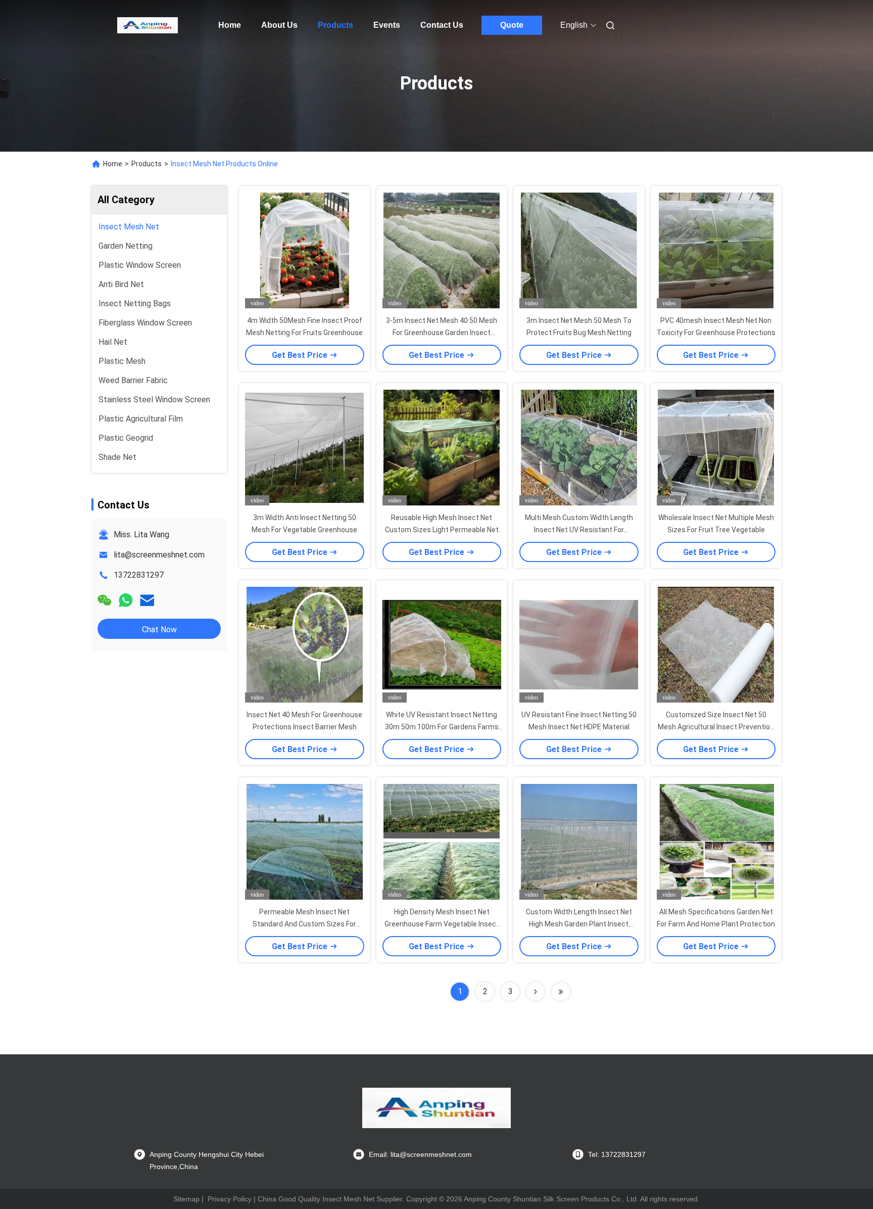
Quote (511, 25)
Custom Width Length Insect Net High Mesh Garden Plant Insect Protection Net (579, 924)
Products (335, 25)
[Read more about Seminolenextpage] (535, 992)
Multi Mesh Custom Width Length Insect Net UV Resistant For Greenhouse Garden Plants (579, 530)
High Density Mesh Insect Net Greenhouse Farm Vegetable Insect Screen (441, 924)
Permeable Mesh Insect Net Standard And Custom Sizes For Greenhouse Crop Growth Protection (304, 924)
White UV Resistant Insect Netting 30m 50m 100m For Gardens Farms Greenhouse (442, 727)
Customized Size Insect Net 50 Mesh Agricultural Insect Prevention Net (716, 727)
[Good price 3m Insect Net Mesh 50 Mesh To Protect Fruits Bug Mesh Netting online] (579, 250)
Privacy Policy (230, 1199)
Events (386, 25)
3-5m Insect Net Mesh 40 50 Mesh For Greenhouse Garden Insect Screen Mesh (441, 332)
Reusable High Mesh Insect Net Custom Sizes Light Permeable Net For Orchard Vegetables (442, 530)
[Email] (147, 600)
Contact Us (441, 25)
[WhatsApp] (126, 600)
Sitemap (186, 1199)
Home (229, 25)
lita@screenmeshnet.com (159, 555)
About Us (279, 25)
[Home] (147, 25)
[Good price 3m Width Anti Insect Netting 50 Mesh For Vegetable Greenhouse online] (304, 447)
